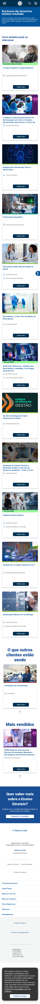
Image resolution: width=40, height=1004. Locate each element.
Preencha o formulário (20, 816)
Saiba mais (21, 87)
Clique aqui (16, 949)
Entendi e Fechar (20, 996)
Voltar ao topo (21, 830)
